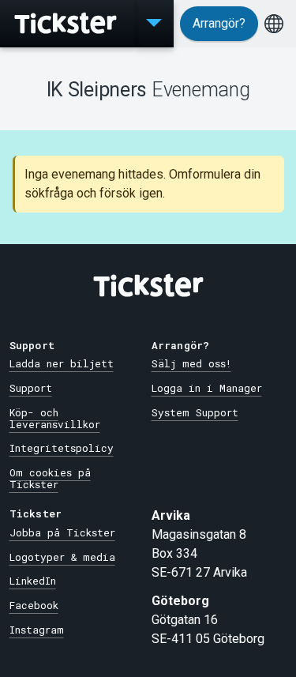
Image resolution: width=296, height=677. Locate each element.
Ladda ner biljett (61, 363)
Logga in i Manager (207, 388)
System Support (195, 412)
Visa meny (154, 23)
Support (30, 388)
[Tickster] (67, 23)
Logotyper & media (62, 557)
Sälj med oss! (191, 363)
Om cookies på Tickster (50, 478)
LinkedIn (32, 580)
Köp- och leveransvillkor (54, 418)
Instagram (36, 629)
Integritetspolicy (61, 448)
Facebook (33, 605)
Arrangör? (219, 23)
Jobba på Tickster (62, 532)
